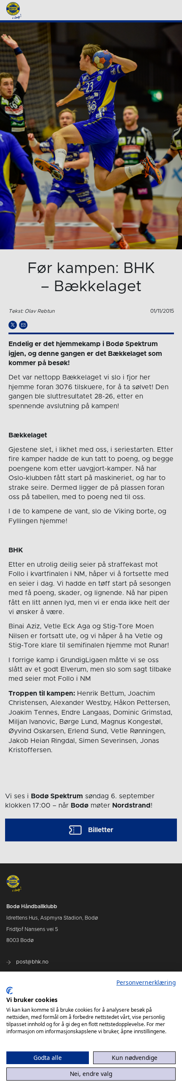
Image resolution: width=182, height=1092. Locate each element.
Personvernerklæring (146, 982)
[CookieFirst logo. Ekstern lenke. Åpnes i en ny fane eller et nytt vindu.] (9, 990)
